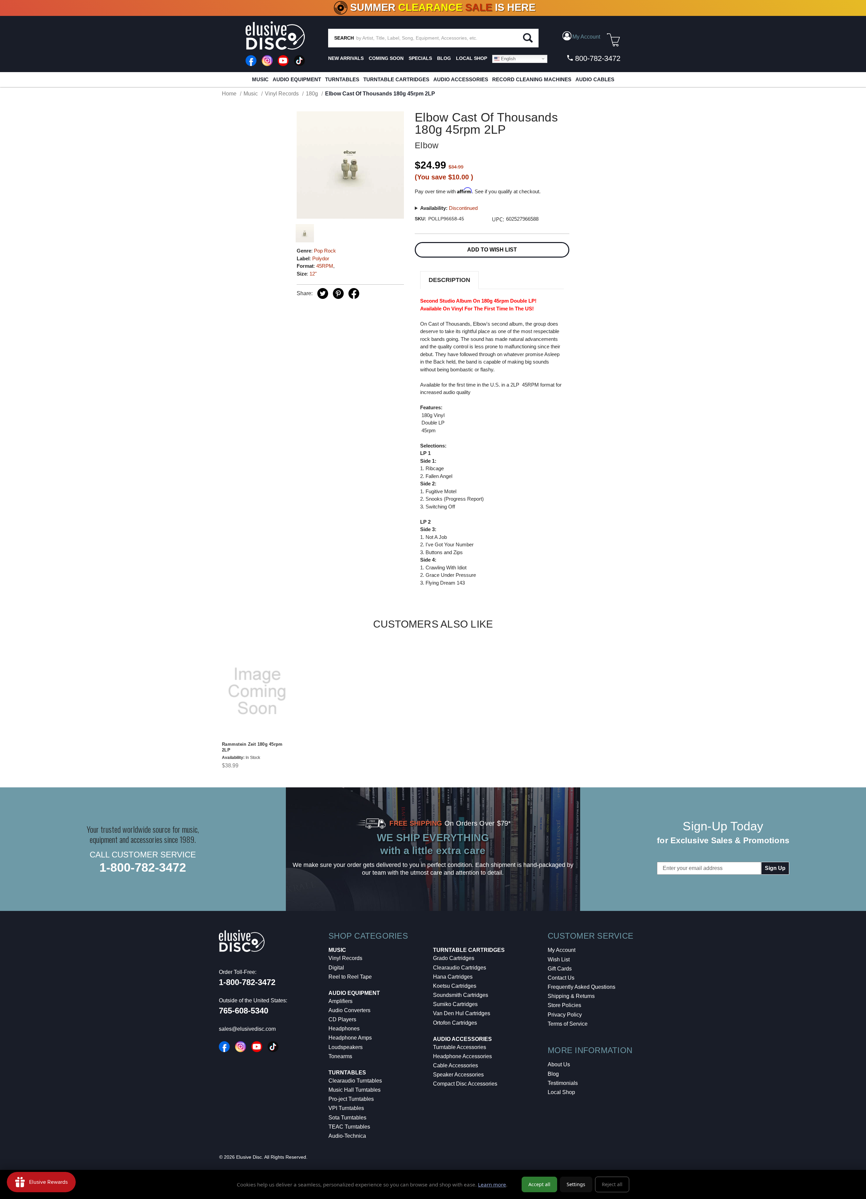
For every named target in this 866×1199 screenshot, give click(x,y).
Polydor (320, 258)
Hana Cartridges (453, 977)
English (508, 58)
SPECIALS (420, 58)
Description (449, 280)
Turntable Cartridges (396, 79)
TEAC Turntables (349, 1127)
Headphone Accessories (462, 1056)
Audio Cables (594, 79)
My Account (561, 950)
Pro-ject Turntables (351, 1099)
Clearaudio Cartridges (459, 968)
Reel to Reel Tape (350, 977)
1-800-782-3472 (142, 867)
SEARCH (344, 38)
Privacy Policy (565, 1015)
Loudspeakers (345, 1047)
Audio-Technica (347, 1136)
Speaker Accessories (458, 1074)
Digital (336, 968)
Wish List (559, 959)
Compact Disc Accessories (465, 1084)
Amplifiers (340, 1001)
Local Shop (561, 1092)
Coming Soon (386, 58)
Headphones (344, 1028)
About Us (559, 1064)
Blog (553, 1074)
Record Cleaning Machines (531, 79)
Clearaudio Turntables (355, 1081)
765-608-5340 (243, 1010)
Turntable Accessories (459, 1047)
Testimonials (563, 1083)
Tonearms (340, 1056)
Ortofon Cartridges (455, 1023)
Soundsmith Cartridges (460, 995)
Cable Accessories (455, 1065)
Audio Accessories (460, 79)
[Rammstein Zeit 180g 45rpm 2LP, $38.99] (257, 691)
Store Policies (564, 1005)
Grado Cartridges (453, 958)
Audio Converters (349, 1010)
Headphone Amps (350, 1038)
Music (260, 79)
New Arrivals (346, 58)
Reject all (612, 1184)
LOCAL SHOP (471, 58)
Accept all (539, 1184)
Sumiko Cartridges (455, 1004)
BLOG (444, 58)
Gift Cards (560, 969)
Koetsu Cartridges (454, 986)
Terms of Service (568, 1024)
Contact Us (561, 978)
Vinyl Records (345, 958)
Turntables (342, 79)
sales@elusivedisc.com (247, 1029)
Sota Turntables (347, 1117)
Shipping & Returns (571, 996)
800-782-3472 (596, 58)
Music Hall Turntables (354, 1090)
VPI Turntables (346, 1108)
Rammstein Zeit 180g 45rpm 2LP (252, 747)
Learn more (492, 1184)
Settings (576, 1184)
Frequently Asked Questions (581, 987)
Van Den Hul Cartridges (461, 1013)
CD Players (342, 1019)
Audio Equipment (297, 79)
